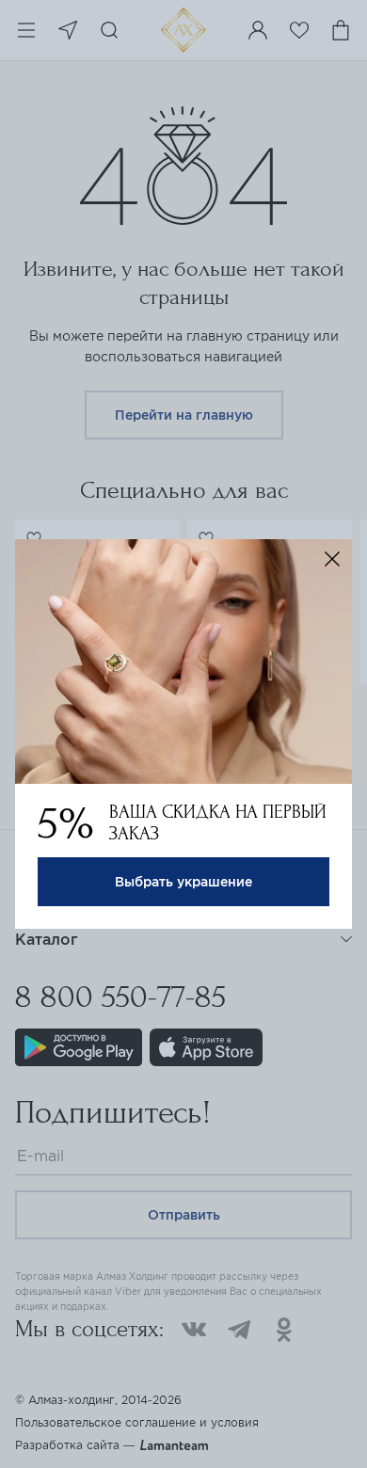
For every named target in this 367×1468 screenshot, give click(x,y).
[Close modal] (332, 559)
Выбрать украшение (183, 881)
